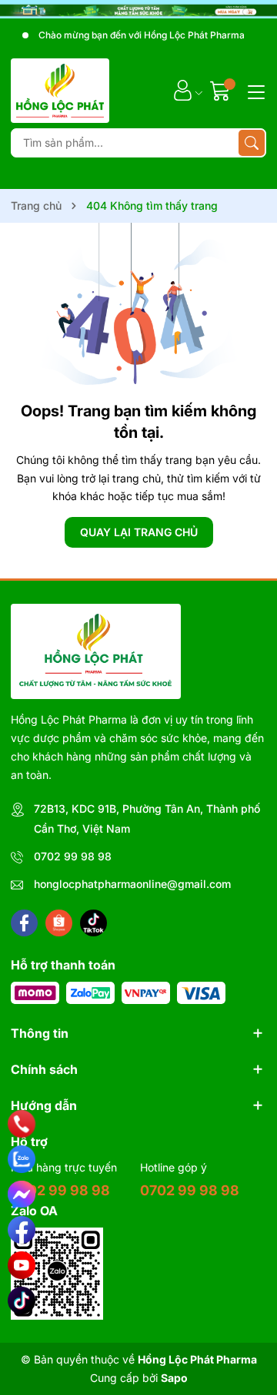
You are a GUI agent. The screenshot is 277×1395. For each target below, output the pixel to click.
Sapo (174, 1377)
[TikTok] (21, 1300)
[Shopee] (58, 923)
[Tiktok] (93, 923)
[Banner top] (138, 9)
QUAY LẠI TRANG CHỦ (139, 531)
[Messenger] (21, 1194)
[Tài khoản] (182, 90)
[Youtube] (21, 1265)
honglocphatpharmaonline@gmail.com (132, 883)
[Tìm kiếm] (252, 143)
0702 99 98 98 (73, 856)
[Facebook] (24, 923)
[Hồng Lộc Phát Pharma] (60, 90)
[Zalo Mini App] (57, 1274)
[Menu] (254, 90)
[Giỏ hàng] (222, 90)
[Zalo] (21, 1159)
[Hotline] (22, 1124)
